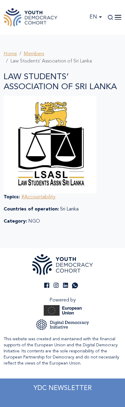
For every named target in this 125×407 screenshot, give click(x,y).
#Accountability (38, 197)
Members (34, 54)
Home (10, 54)
